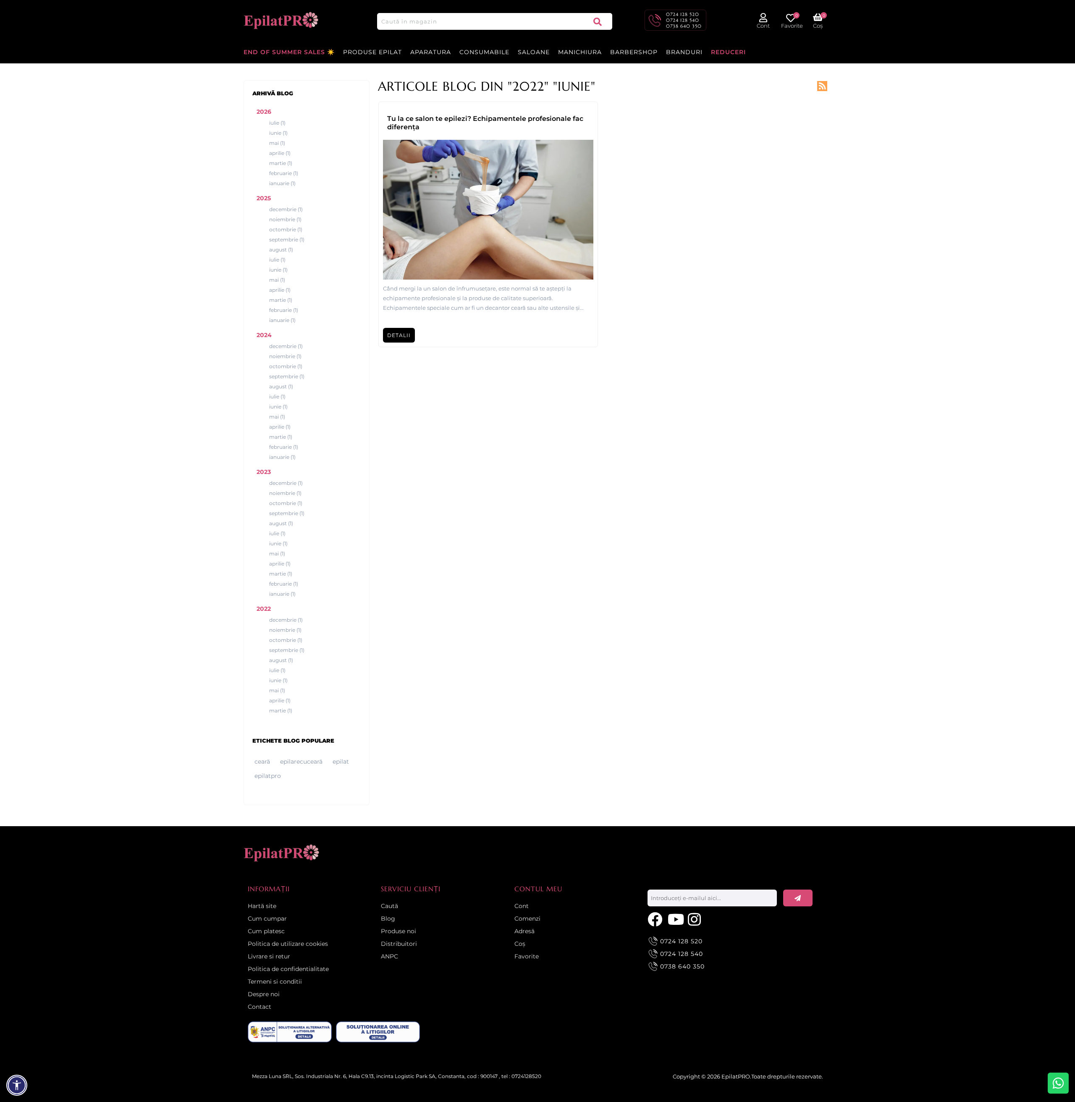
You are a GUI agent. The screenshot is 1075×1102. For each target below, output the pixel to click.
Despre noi (264, 994)
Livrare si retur (269, 956)
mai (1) (277, 143)
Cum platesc (266, 931)
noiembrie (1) (285, 219)
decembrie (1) (286, 209)
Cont (521, 906)
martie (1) (280, 163)
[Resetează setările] (16, 1085)
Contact (259, 1006)
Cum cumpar (267, 918)
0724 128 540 (682, 20)
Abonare (798, 898)
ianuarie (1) (282, 183)
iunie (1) (278, 133)
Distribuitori (399, 944)
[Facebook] (655, 919)
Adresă (524, 931)
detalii (399, 335)
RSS (822, 86)
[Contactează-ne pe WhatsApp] (1058, 1083)
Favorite (526, 956)
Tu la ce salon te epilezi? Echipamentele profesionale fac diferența (485, 123)
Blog (388, 918)
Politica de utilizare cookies (288, 944)
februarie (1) (283, 173)
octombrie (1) (285, 229)
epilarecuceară (301, 761)
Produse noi (398, 931)
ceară (262, 761)
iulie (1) (277, 123)
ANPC (389, 956)
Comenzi (527, 918)
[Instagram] (696, 919)
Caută (597, 21)
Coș (519, 944)
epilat (341, 761)
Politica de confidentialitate (288, 969)
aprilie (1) (280, 153)
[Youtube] (676, 919)
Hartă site (262, 906)
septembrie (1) (286, 239)
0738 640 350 (684, 26)
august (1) (281, 249)
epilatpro (267, 776)
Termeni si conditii (275, 981)
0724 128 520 (682, 14)
